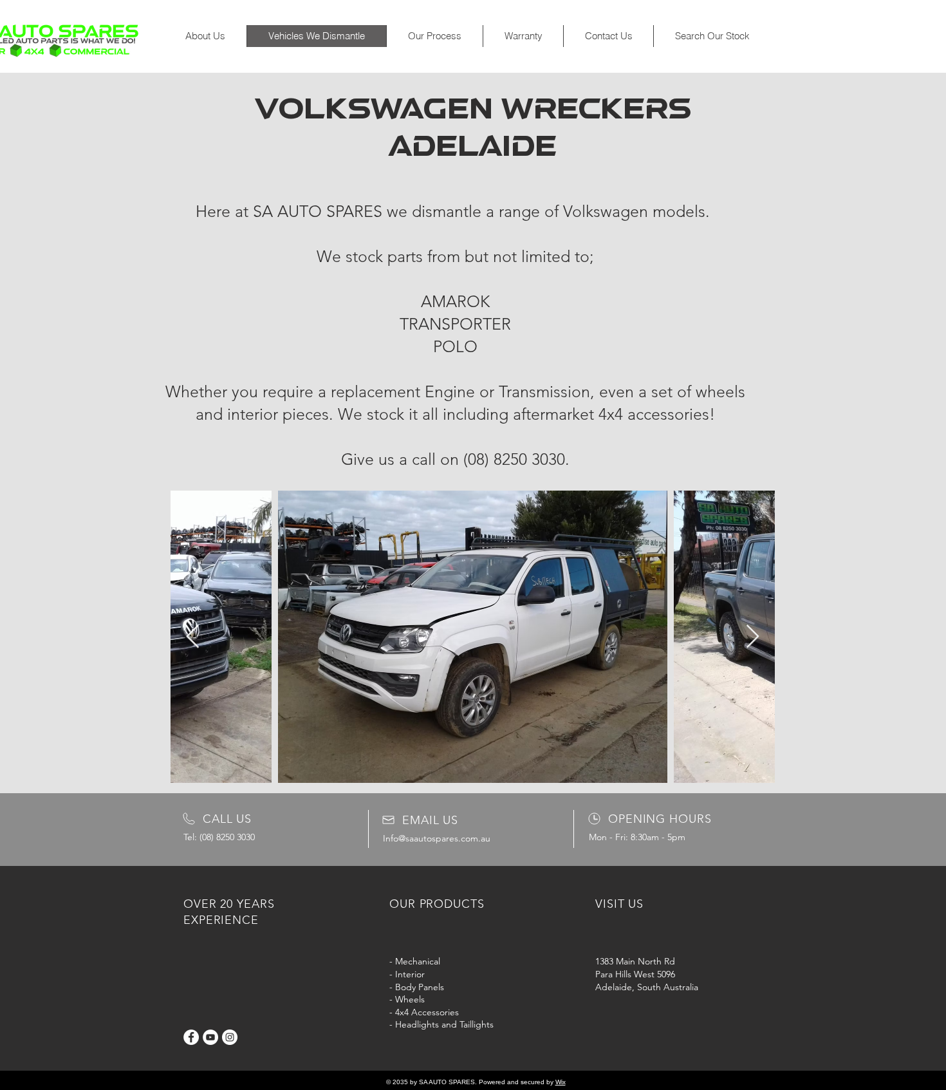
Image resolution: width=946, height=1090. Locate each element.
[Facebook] (191, 1037)
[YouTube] (210, 1037)
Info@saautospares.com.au (436, 838)
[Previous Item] (192, 637)
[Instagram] (229, 1037)
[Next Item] (752, 637)
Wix (560, 1081)
